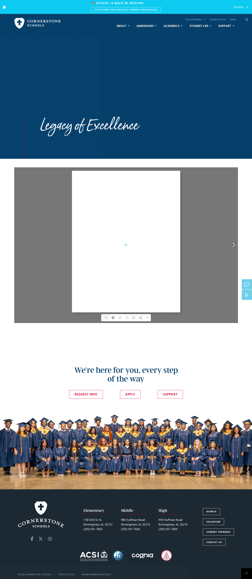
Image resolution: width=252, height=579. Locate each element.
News (233, 19)
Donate (211, 511)
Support (224, 26)
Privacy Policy (66, 574)
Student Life (199, 26)
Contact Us (214, 542)
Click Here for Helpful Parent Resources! (126, 9)
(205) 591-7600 (92, 529)
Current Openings (218, 531)
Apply (130, 394)
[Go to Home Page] (37, 23)
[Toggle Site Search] (246, 19)
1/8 (105, 317)
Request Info (86, 394)
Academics (171, 26)
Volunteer (213, 521)
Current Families (193, 19)
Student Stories (218, 19)
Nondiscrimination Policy (96, 574)
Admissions (145, 26)
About (121, 26)
